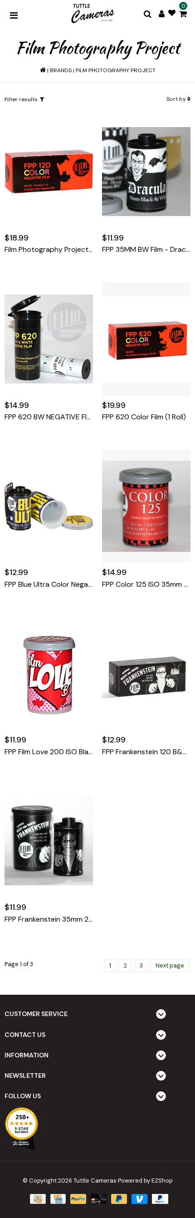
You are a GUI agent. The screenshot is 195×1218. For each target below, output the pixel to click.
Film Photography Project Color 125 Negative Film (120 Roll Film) (49, 249)
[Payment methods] (37, 1199)
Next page (170, 965)
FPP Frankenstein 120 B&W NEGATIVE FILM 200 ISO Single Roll (146, 751)
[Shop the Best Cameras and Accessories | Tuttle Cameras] (92, 14)
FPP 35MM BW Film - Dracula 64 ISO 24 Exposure (146, 249)
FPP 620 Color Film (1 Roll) (144, 417)
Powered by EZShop (145, 1180)
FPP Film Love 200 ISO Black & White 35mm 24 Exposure (49, 751)
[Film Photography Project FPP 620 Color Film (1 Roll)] (146, 338)
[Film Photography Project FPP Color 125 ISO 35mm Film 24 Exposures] (146, 506)
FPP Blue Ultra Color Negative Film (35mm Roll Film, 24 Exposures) (49, 584)
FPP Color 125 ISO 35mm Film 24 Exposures (146, 584)
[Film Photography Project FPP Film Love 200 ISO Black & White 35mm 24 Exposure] (49, 673)
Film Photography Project (116, 70)
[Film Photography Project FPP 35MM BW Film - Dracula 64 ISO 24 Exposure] (146, 171)
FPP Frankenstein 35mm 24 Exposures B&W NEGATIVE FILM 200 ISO (49, 919)
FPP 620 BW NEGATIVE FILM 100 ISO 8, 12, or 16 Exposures (49, 417)
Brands (61, 70)
